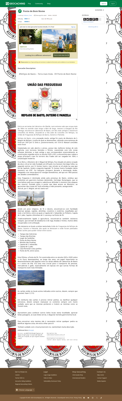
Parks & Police (48, 378)
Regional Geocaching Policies (23, 384)
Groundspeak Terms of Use (65, 398)
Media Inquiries (101, 381)
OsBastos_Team (27, 15)
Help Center (100, 375)
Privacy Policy (78, 398)
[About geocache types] (20, 11)
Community (39, 4)
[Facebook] (84, 398)
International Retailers (78, 378)
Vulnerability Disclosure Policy (52, 381)
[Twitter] (97, 398)
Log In (113, 3)
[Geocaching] (15, 3)
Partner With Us (19, 378)
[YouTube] (88, 398)
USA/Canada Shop (77, 375)
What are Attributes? (88, 22)
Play (29, 4)
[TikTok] (101, 398)
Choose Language (25, 390)
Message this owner (41, 15)
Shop (48, 4)
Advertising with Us (93, 27)
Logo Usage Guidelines (50, 375)
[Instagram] (93, 398)
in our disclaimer (70, 62)
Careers (17, 375)
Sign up (104, 3)
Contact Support (102, 378)
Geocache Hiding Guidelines (23, 381)
